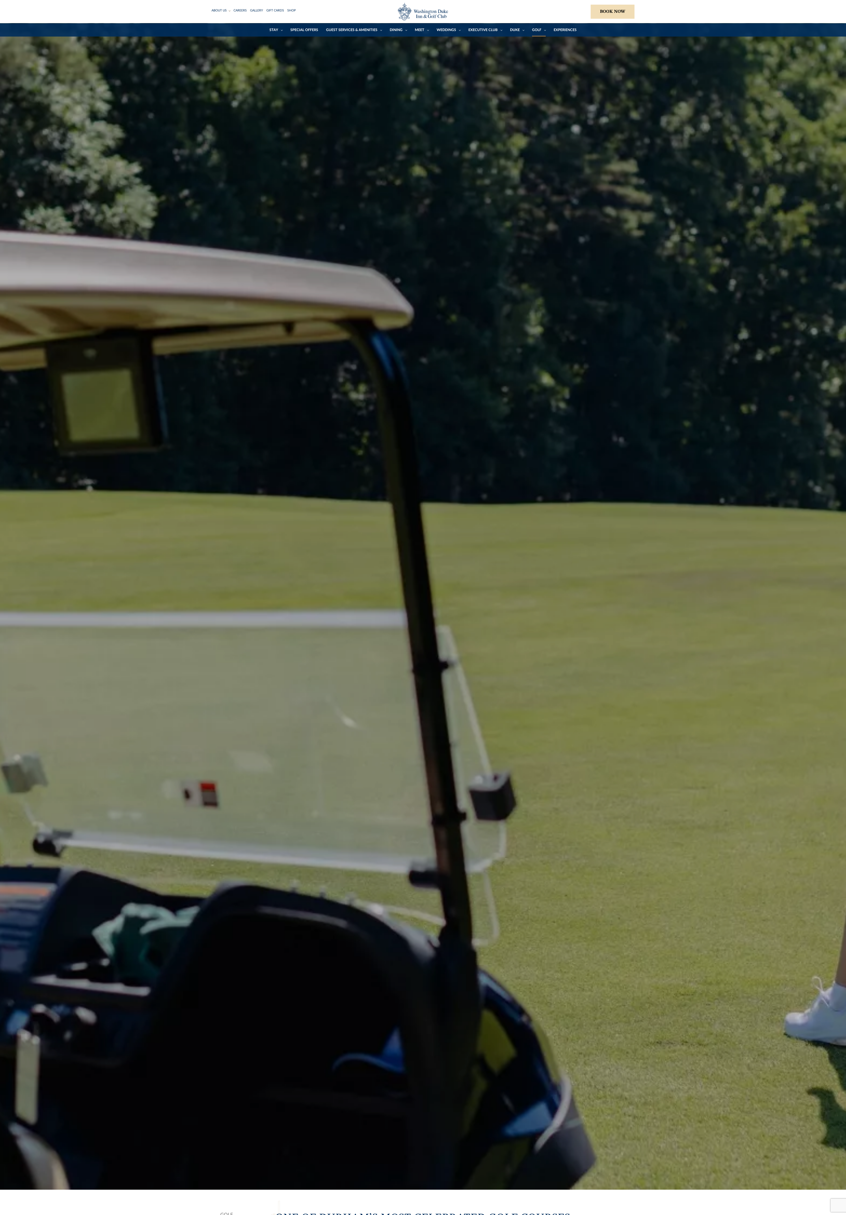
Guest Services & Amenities (351, 30)
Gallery (256, 10)
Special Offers (304, 30)
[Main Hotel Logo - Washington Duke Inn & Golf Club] (423, 11)
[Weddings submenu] (460, 30)
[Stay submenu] (282, 30)
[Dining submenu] (406, 30)
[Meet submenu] (428, 30)
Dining (396, 30)
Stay (273, 30)
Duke (515, 30)
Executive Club (483, 30)
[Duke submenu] (523, 30)
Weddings (446, 30)
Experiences (565, 30)
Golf (536, 30)
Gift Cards (275, 10)
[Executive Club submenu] (501, 30)
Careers (240, 10)
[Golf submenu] (545, 30)
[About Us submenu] (229, 10)
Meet (419, 30)
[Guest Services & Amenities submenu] (381, 30)
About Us (219, 10)
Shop (291, 10)
